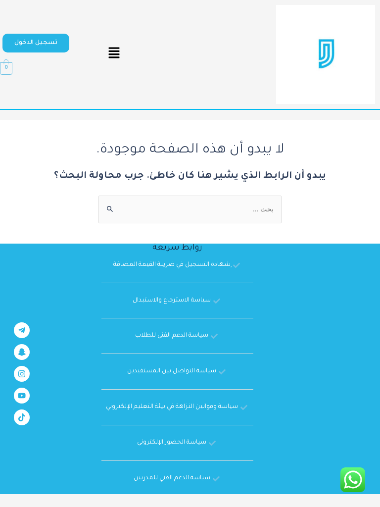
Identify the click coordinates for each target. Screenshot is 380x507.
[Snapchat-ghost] (22, 352)
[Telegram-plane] (22, 330)
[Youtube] (22, 396)
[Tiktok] (22, 417)
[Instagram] (22, 374)
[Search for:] (190, 210)
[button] (35, 43)
